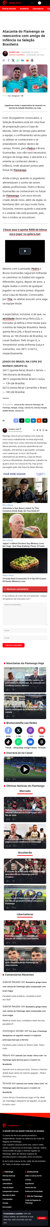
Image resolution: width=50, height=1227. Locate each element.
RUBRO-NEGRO (8, 411)
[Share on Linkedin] (22, 60)
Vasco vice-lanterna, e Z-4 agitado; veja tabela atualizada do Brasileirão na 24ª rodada (24, 709)
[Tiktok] (8, 743)
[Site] (34, 430)
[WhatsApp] (18, 743)
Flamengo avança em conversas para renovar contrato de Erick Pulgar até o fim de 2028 (23, 812)
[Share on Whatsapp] (18, 60)
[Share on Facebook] (8, 60)
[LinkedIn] (46, 430)
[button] (42, 1218)
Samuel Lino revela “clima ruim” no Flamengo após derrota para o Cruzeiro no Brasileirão (25, 1059)
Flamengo (20, 170)
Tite (9, 299)
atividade (9, 318)
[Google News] (30, 743)
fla (42, 405)
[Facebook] (37, 430)
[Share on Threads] (32, 60)
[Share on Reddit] (27, 60)
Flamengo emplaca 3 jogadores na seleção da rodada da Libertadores (22, 937)
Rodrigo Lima (14, 52)
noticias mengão (40, 408)
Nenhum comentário (17, 55)
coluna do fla (19, 405)
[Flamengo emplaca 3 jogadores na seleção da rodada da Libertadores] (25, 933)
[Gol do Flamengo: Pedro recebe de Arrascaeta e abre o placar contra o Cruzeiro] (25, 769)
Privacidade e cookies (13, 1213)
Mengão (14, 408)
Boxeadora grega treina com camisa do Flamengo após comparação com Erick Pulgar (25, 986)
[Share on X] (13, 60)
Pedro (31, 148)
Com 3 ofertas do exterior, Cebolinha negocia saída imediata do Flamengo (23, 840)
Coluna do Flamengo (33, 405)
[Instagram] (43, 430)
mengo (21, 408)
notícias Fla (28, 408)
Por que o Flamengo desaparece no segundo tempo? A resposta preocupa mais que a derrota (25, 1035)
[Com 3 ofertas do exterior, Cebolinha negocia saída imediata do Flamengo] (25, 836)
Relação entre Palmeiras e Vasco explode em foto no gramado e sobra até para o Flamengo (25, 901)
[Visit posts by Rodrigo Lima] (5, 53)
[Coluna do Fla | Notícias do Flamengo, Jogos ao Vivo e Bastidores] (12, 3)
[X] (40, 430)
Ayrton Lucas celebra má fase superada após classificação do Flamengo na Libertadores (24, 962)
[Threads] (41, 743)
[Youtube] (41, 732)
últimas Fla (19, 411)
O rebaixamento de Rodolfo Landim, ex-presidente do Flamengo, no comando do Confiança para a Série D (25, 683)
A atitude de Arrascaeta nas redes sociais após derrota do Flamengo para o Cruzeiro (25, 874)
